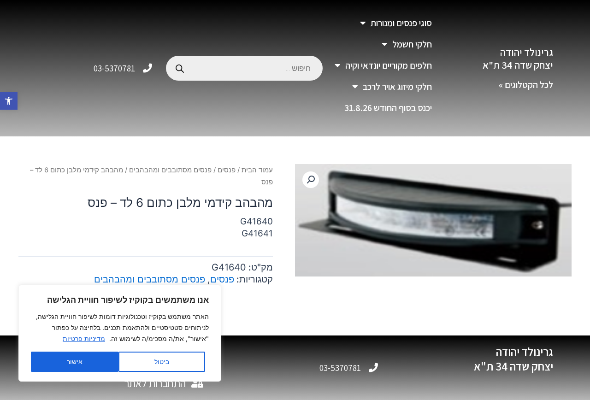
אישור (75, 361)
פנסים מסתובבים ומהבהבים (170, 170)
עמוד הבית (257, 170)
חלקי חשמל (412, 44)
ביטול (161, 361)
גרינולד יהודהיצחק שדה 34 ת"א (518, 59)
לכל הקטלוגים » (526, 85)
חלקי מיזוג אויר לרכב (397, 87)
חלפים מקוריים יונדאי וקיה (388, 65)
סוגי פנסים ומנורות (401, 23)
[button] (9, 101)
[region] (119, 333)
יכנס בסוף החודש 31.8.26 (388, 108)
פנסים (227, 170)
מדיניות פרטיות (84, 338)
